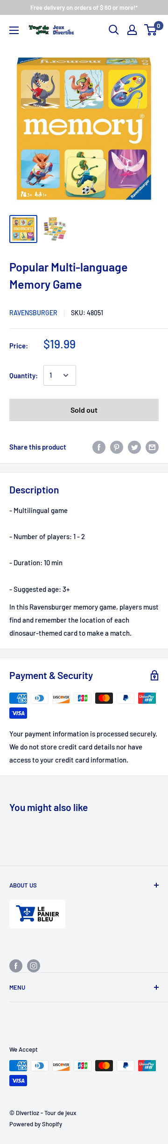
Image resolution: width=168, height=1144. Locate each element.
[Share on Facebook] (98, 447)
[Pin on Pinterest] (116, 447)
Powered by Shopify (35, 1124)
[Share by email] (152, 447)
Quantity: (23, 375)
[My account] (132, 30)
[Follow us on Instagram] (33, 965)
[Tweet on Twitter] (134, 447)
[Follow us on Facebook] (15, 965)
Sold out (84, 409)
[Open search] (114, 30)
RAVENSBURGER (33, 313)
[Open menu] (14, 30)
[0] (151, 29)
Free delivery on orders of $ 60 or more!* (84, 7)
